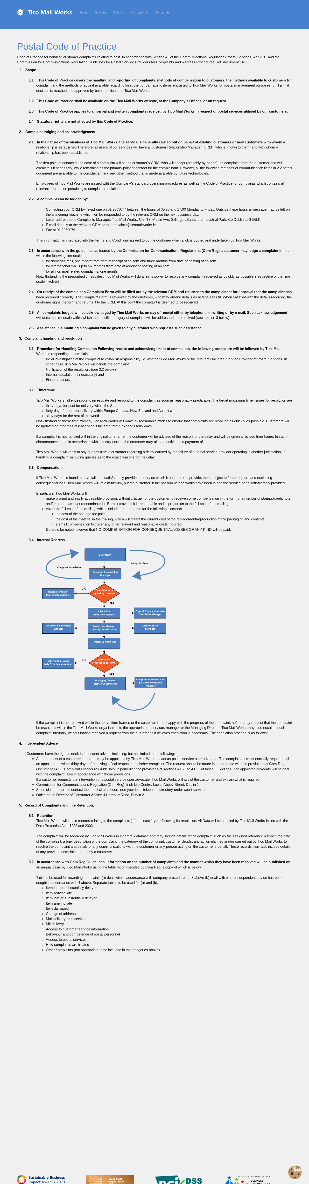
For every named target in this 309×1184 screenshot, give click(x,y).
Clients (118, 12)
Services (100, 12)
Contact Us (162, 12)
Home (85, 12)
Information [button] (137, 12)
